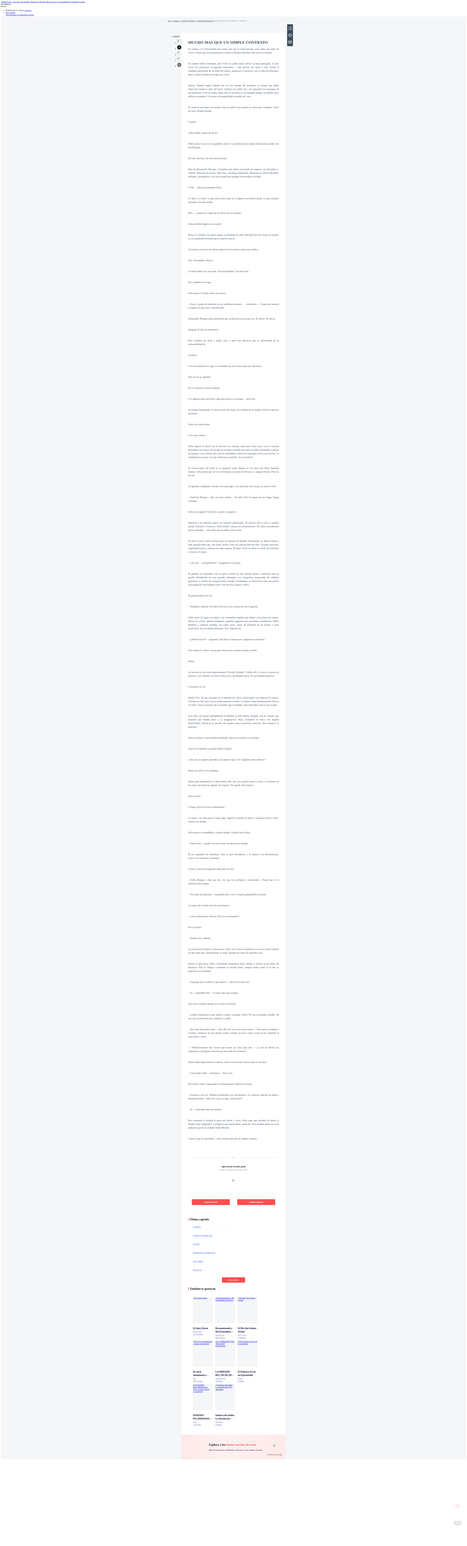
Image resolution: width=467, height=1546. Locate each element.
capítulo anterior (211, 1202)
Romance (176, 21)
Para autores (10, 13)
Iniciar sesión (80, 2)
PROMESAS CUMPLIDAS (204, 1253)
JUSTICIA (197, 1270)
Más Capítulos (233, 1280)
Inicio (170, 21)
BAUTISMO (198, 1261)
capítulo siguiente (256, 1202)
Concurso (27, 10)
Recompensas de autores (15, 15)
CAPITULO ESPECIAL (203, 1236)
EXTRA (196, 1244)
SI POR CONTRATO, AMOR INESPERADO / (197, 21)
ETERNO (197, 1227)
